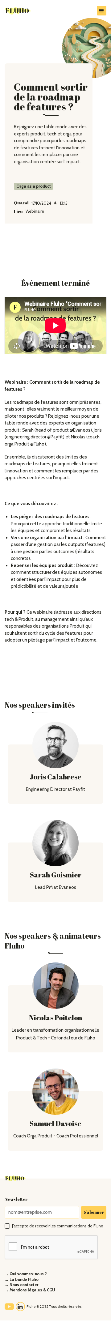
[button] (102, 11)
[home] (28, 11)
